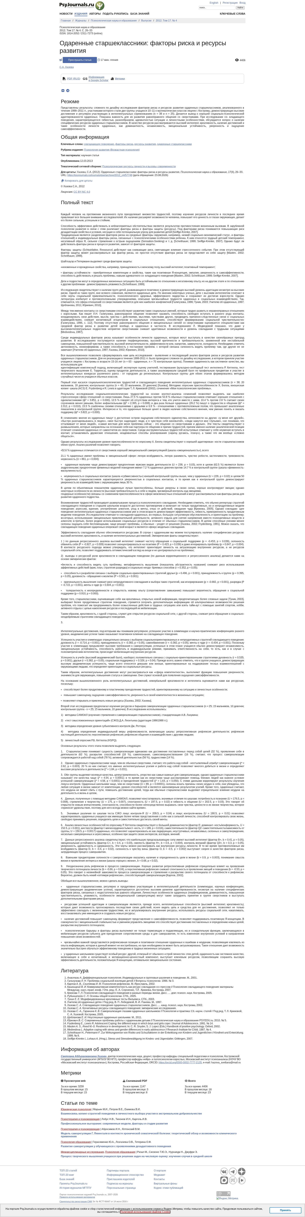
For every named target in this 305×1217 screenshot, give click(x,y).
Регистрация (230, 2)
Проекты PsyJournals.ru (73, 1183)
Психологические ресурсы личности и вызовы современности (139, 166)
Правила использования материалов (77, 1197)
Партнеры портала (118, 1170)
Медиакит (159, 1175)
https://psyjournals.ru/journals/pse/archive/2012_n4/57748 (99, 175)
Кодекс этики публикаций (168, 1188)
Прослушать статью (80, 60)
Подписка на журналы (120, 1183)
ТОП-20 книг (67, 1175)
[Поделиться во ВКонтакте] (63, 90)
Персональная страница (121, 1188)
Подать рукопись (116, 13)
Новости (66, 13)
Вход (242, 2)
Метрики (120, 78)
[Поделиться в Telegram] (68, 90)
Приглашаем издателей (121, 1179)
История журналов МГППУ (75, 1188)
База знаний (139, 13)
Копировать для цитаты (78, 180)
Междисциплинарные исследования (82, 1152)
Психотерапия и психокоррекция (80, 1119)
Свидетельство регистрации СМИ (76, 1201)
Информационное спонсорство (125, 1175)
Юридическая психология (76, 1109)
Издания (81, 13)
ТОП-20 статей (68, 1170)
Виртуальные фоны (165, 1183)
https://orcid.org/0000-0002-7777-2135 (180, 1062)
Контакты (159, 1179)
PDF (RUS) (73, 78)
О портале (160, 1170)
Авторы (95, 13)
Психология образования (76, 1142)
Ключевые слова (232, 13)
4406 (242, 60)
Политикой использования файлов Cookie (145, 1211)
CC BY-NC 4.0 (82, 192)
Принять (285, 1210)
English (214, 2)
